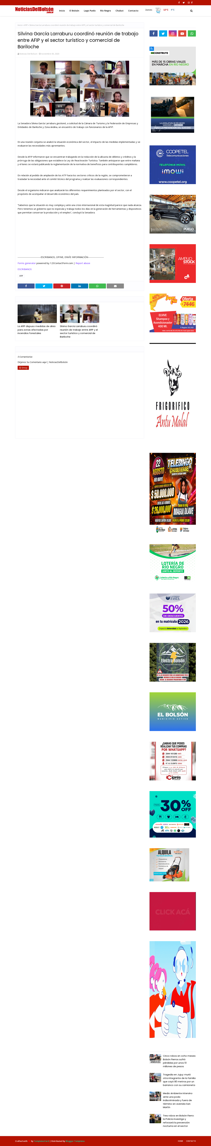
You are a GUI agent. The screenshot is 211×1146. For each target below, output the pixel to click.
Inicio (20, 25)
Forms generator (27, 263)
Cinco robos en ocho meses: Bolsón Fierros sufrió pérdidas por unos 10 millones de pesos (179, 1061)
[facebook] (179, 2)
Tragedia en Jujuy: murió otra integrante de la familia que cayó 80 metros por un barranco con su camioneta (179, 1080)
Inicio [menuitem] (62, 10)
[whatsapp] (192, 33)
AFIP (26, 25)
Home (180, 1141)
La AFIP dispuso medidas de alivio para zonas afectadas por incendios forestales (37, 330)
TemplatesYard (41, 1141)
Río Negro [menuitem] (105, 10)
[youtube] (182, 33)
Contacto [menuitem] (133, 10)
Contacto (191, 1141)
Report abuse (83, 263)
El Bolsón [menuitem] (74, 10)
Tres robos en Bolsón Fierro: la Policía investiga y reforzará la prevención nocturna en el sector (178, 1121)
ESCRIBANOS (25, 269)
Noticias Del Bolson (28, 53)
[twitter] (184, 2)
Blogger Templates (75, 1141)
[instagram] (188, 2)
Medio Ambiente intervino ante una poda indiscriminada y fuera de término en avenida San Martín (177, 1100)
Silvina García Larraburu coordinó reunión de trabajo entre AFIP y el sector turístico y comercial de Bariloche (79, 331)
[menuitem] (160, 10)
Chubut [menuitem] (120, 10)
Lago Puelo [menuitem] (90, 10)
